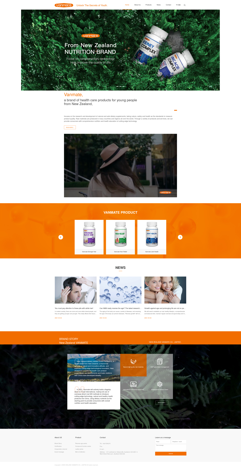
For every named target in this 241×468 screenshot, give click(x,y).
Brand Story (58, 443)
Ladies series (79, 449)
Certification (58, 446)
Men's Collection (80, 452)
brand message (59, 452)
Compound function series (83, 446)
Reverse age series (81, 443)
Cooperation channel (61, 449)
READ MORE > (70, 127)
